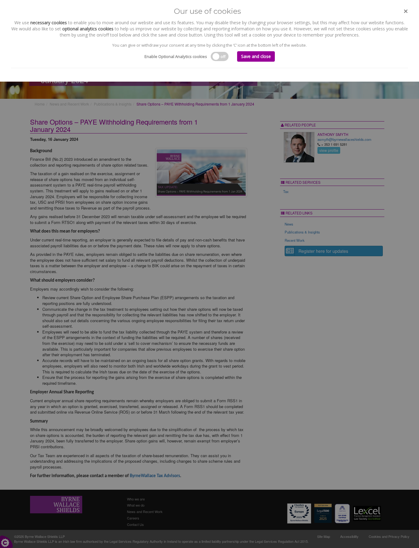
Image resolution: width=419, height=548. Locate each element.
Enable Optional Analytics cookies (175, 56)
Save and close (256, 56)
